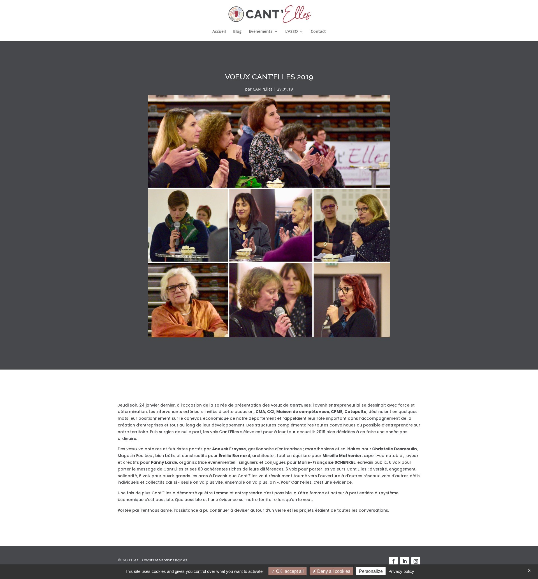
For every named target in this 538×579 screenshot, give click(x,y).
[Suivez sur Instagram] (415, 561)
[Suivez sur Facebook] (393, 561)
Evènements (260, 31)
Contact (318, 31)
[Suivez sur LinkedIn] (404, 561)
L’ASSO (291, 31)
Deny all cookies (333, 571)
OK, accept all (289, 571)
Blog (237, 31)
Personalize (371, 571)
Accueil (219, 31)
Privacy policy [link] (401, 571)
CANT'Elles (263, 89)
